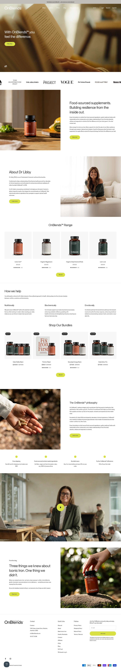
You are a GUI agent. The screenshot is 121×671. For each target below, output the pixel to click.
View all (60, 274)
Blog (64, 8)
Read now (14, 594)
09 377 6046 (33, 636)
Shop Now (9, 44)
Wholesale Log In (62, 652)
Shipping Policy (78, 628)
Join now (102, 633)
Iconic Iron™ (18, 262)
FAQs (58, 8)
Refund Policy (77, 631)
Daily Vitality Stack (18, 362)
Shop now (74, 137)
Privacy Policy (77, 625)
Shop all (60, 625)
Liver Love (103, 262)
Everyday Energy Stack (74, 362)
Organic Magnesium (46, 262)
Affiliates (60, 640)
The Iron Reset (46, 362)
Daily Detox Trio (102, 362)
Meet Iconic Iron (62, 631)
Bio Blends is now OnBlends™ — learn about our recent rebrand (60, 2)
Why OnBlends (74, 8)
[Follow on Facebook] (5, 659)
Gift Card (60, 649)
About (51, 8)
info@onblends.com (35, 633)
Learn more (15, 201)
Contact (32, 625)
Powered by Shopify (17, 665)
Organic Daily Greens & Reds (74, 262)
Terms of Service (78, 634)
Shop (43, 8)
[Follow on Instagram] (10, 659)
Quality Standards (62, 634)
